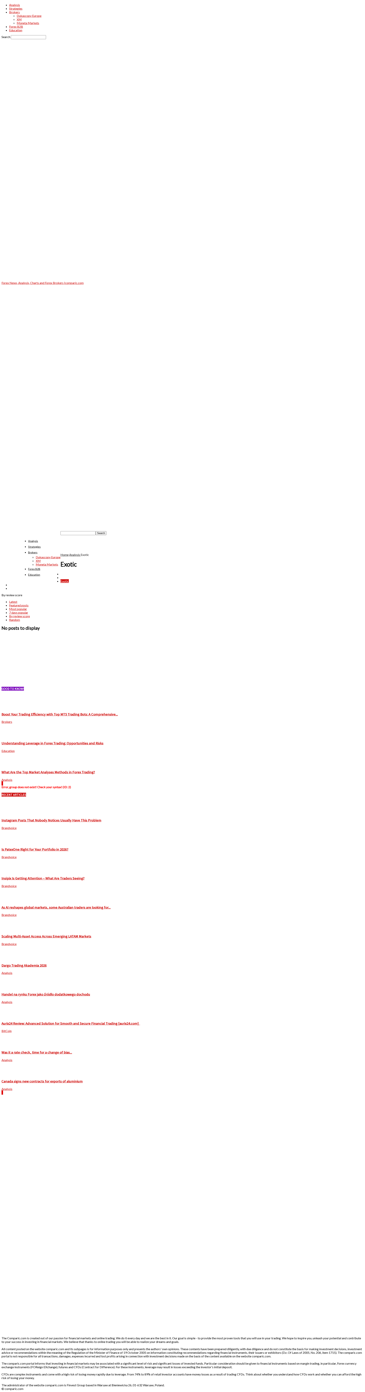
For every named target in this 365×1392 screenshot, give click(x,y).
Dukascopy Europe (29, 16)
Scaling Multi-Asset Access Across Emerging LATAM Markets (46, 936)
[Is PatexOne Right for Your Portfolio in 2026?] (11, 842)
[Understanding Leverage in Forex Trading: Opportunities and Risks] (11, 735)
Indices (13, 585)
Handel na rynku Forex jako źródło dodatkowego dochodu (46, 994)
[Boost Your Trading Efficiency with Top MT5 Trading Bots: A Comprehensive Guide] (11, 706)
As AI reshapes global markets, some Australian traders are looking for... (56, 907)
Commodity (68, 574)
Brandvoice (9, 828)
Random (14, 620)
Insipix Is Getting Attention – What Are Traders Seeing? (43, 878)
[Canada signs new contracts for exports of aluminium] (11, 1074)
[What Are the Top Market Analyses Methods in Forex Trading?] (11, 764)
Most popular (18, 609)
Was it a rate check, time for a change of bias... (37, 1052)
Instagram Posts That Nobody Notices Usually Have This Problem (51, 820)
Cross (64, 577)
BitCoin (7, 1031)
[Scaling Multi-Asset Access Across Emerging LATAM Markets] (11, 928)
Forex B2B (16, 26)
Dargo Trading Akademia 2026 (24, 965)
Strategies (15, 8)
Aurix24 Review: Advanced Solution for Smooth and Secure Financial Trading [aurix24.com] (71, 1023)
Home (64, 554)
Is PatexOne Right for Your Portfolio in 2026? (35, 849)
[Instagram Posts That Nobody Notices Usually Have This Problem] (11, 813)
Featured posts (19, 605)
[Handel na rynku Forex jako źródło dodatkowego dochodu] (11, 986)
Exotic (64, 581)
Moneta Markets (28, 23)
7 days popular (18, 612)
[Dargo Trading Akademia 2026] (11, 958)
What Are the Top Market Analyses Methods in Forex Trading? (48, 772)
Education (15, 30)
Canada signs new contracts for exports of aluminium (42, 1081)
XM (19, 19)
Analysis (14, 5)
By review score (19, 616)
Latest (13, 601)
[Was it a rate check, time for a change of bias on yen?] (11, 1045)
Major (13, 588)
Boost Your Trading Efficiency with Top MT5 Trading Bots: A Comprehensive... (60, 714)
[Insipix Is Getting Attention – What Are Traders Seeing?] (11, 871)
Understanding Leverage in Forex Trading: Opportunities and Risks (52, 743)
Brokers (14, 12)
